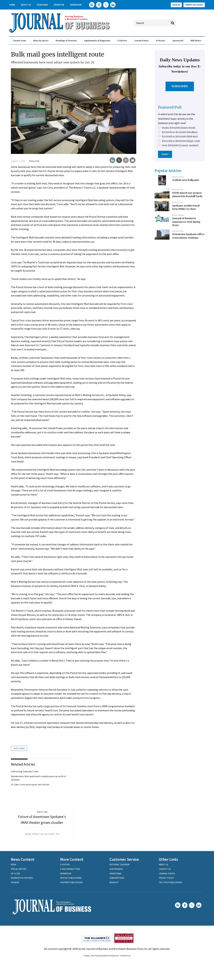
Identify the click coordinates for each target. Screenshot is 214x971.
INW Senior (195, 40)
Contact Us (165, 869)
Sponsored (178, 40)
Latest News (19, 748)
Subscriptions (117, 877)
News (13, 864)
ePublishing (125, 955)
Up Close (15, 873)
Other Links (168, 859)
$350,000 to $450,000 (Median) (179, 132)
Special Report (19, 869)
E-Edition (122, 40)
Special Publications (70, 877)
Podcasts (160, 40)
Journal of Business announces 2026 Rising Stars (186, 222)
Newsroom (76, 4)
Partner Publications (71, 882)
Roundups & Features (66, 40)
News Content (22, 859)
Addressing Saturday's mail (24, 771)
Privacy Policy (166, 877)
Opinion (15, 882)
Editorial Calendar (120, 864)
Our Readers (116, 869)
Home (12, 4)
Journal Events (141, 40)
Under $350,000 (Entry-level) (178, 127)
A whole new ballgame (185, 180)
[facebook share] (126, 160)
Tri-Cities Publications (170, 882)
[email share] (132, 160)
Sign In (176, 4)
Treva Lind (34, 160)
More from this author (39, 834)
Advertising (116, 873)
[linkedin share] (112, 160)
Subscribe (42, 4)
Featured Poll (170, 107)
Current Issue (19, 40)
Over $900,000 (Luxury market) (180, 145)
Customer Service (124, 859)
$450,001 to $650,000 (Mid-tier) (180, 136)
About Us (26, 4)
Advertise (59, 4)
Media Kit (114, 882)
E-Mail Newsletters (70, 869)
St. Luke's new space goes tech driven (30, 784)
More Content (71, 859)
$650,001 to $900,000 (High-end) (181, 141)
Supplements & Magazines (97, 40)
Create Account (194, 4)
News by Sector (40, 40)
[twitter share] (119, 160)
